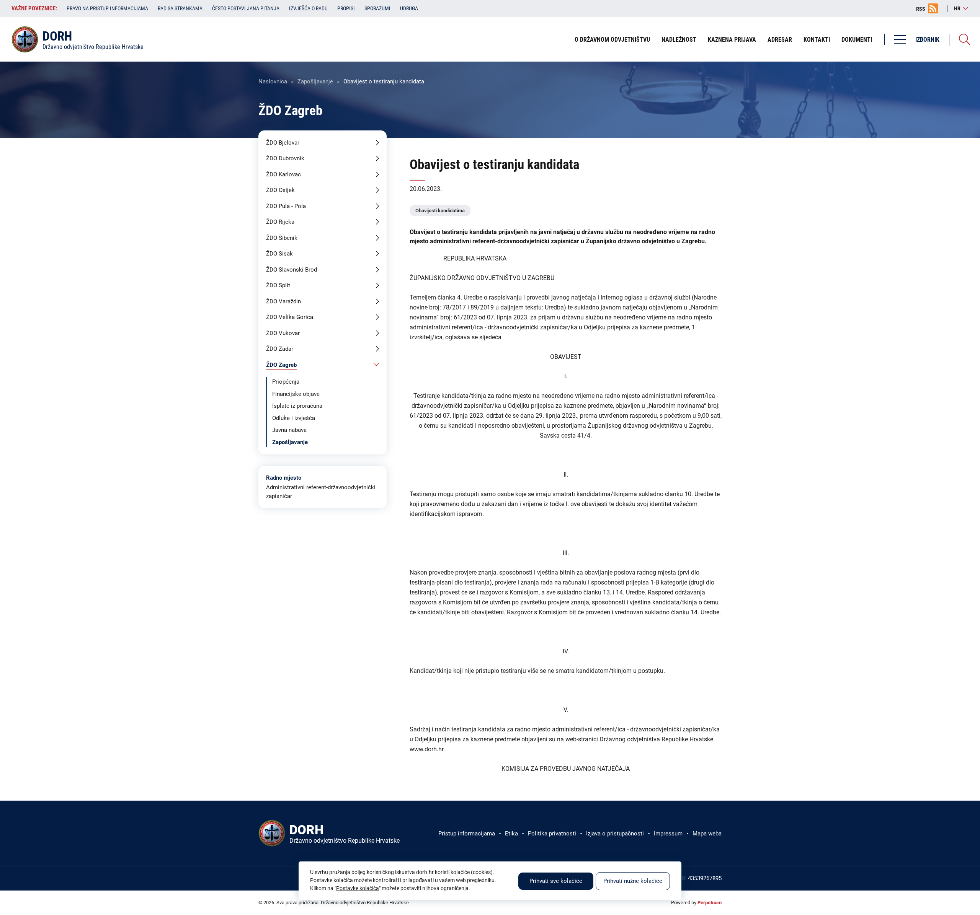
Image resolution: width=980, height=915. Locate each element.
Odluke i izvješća (293, 418)
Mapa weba (707, 833)
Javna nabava (289, 430)
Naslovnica (272, 81)
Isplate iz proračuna (297, 405)
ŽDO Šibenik (281, 237)
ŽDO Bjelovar (282, 142)
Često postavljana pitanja (245, 8)
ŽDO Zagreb (281, 364)
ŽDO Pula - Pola (286, 206)
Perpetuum (709, 902)
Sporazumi (377, 8)
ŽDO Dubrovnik (285, 158)
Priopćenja (285, 381)
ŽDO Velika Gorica (289, 317)
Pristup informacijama (466, 833)
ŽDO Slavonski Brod (291, 269)
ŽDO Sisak (279, 253)
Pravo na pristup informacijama (107, 8)
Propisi (346, 8)
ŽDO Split (278, 285)
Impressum (668, 833)
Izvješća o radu (308, 8)
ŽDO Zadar (279, 348)
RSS (920, 9)
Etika (511, 833)
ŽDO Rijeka (280, 221)
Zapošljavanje (315, 81)
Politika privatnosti (552, 833)
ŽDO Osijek (280, 190)
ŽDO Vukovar (283, 333)
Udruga (409, 8)
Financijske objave (296, 394)
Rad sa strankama (180, 8)
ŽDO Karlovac (283, 174)
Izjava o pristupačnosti (615, 833)
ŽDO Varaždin (283, 301)
